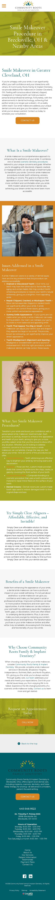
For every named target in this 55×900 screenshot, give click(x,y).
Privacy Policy (14, 890)
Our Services (27, 855)
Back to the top (29, 743)
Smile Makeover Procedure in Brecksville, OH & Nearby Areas (28, 36)
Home (27, 850)
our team (30, 678)
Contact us (39, 688)
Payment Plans (27, 862)
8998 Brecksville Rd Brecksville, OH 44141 (27, 817)
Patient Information (27, 857)
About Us (27, 852)
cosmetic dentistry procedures (34, 162)
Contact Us (27, 120)
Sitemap (24, 890)
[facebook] (24, 876)
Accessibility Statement (38, 890)
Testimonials (27, 860)
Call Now (27, 722)
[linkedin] (30, 876)
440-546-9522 (27, 808)
